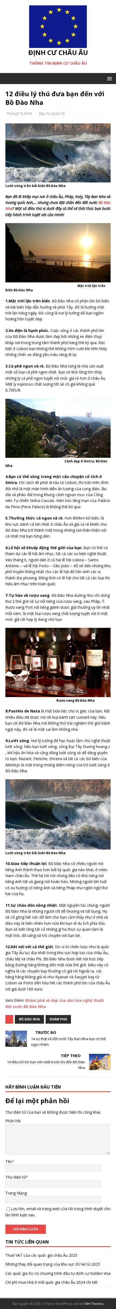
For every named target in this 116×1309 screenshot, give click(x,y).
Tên (8, 1161)
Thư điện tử (15, 1177)
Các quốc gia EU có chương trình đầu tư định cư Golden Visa (58, 1273)
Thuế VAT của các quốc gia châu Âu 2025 (41, 1255)
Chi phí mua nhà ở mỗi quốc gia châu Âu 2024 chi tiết (51, 1282)
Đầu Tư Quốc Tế (52, 113)
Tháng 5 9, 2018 (19, 113)
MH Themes (94, 1303)
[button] (109, 78)
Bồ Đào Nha (29, 1019)
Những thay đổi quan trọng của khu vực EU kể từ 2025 (52, 1264)
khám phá (58, 1019)
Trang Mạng (16, 1193)
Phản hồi (13, 1120)
